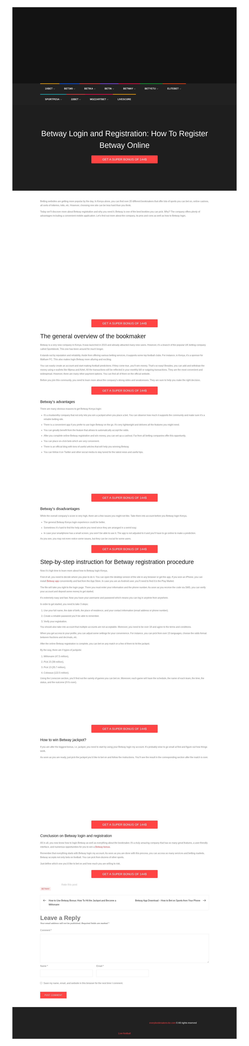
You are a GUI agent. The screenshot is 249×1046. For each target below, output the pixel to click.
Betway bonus (102, 847)
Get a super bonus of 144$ (124, 159)
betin (108, 88)
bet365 (68, 88)
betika (88, 88)
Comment (46, 930)
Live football (124, 1033)
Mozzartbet (98, 99)
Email (100, 966)
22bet (74, 99)
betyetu (150, 88)
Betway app (53, 581)
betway (128, 88)
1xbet (49, 88)
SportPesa (52, 99)
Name (44, 966)
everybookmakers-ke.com (162, 1023)
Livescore (124, 99)
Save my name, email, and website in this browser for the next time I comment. (83, 983)
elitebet (173, 88)
